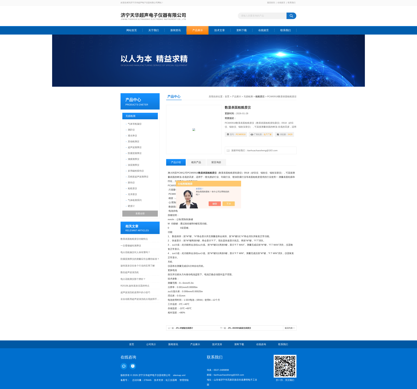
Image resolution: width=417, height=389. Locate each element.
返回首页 (271, 2)
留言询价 (216, 162)
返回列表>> (290, 328)
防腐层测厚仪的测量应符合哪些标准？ (140, 259)
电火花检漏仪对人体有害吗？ (135, 252)
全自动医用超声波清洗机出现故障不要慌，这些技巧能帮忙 (140, 299)
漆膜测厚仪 (133, 159)
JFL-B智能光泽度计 (184, 328)
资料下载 (241, 30)
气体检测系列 (135, 200)
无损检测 (130, 116)
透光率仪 (132, 135)
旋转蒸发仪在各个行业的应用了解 (138, 265)
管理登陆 (184, 380)
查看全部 (140, 213)
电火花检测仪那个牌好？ (133, 279)
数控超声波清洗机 (130, 272)
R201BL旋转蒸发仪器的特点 (135, 285)
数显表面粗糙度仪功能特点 (134, 239)
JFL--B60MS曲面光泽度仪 (239, 328)
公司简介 (151, 344)
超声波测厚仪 (135, 147)
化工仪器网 (171, 380)
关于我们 (153, 30)
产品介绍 (176, 162)
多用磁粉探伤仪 (136, 170)
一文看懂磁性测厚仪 (131, 245)
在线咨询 (261, 344)
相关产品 (196, 162)
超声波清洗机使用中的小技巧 (135, 292)
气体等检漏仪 (135, 124)
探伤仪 (131, 182)
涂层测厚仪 (133, 165)
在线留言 (281, 2)
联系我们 (291, 2)
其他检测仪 (133, 141)
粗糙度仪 (132, 188)
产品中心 (133, 99)
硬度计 (131, 206)
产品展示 (197, 30)
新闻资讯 (175, 30)
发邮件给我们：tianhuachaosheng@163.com (254, 150)
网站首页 (131, 30)
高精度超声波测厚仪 (138, 176)
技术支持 (217, 344)
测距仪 (131, 129)
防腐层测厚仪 (135, 153)
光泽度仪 (132, 194)
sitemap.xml (179, 375)
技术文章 (219, 30)
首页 (227, 96)
